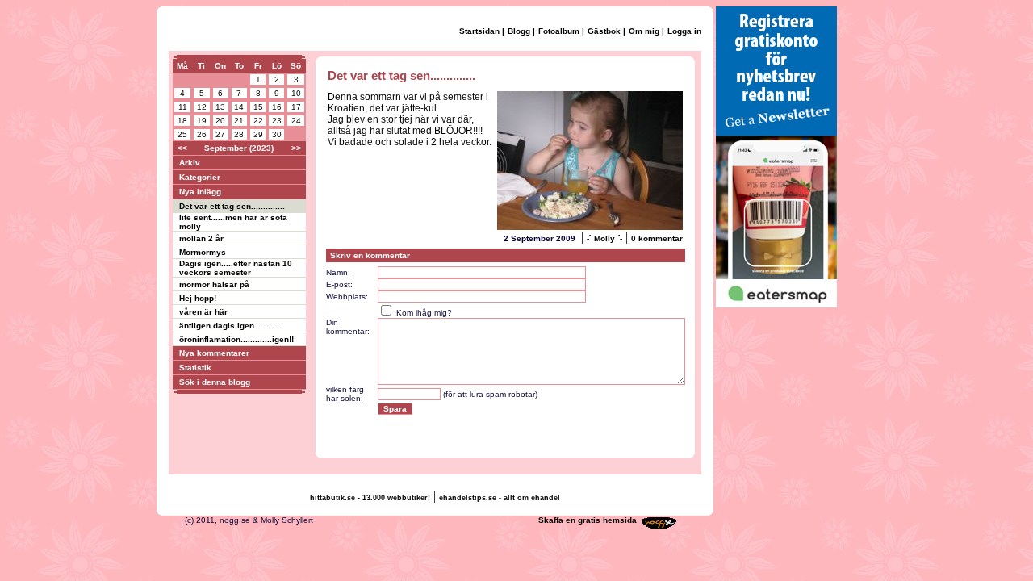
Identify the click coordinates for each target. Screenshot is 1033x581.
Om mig (644, 31)
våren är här (203, 311)
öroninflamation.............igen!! (236, 339)
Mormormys (202, 252)
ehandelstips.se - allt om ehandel (499, 498)
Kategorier (199, 177)
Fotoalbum (558, 31)
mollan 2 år (201, 238)
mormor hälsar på (214, 284)
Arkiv (189, 162)
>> (296, 148)
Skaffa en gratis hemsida (587, 520)
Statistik (195, 367)
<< (182, 148)
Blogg (519, 31)
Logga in (684, 31)
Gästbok (604, 31)
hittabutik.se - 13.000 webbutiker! (370, 498)
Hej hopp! (197, 298)
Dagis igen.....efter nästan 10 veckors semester (235, 268)
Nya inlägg (200, 191)
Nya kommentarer (214, 353)
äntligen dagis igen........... (230, 325)
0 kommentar (657, 238)
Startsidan (479, 31)
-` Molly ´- (604, 238)
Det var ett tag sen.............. (232, 206)
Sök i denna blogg (214, 382)
